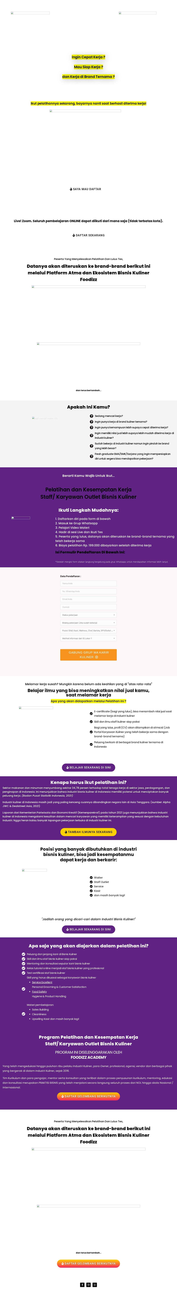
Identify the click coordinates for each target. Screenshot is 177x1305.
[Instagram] (88, 1285)
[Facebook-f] (82, 1285)
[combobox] (88, 615)
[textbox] (88, 615)
